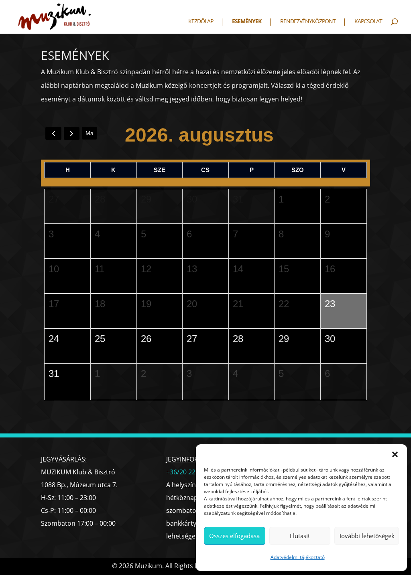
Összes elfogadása (234, 536)
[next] (71, 133)
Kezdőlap (200, 21)
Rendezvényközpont (308, 21)
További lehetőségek (367, 536)
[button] (395, 454)
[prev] (53, 133)
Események (246, 21)
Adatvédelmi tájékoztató (298, 557)
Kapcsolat (368, 21)
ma (89, 133)
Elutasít (300, 536)
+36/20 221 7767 (190, 472)
